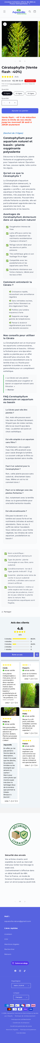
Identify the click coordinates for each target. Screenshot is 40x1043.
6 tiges (19, 93)
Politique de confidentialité (21, 1019)
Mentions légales (11, 944)
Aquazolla (10, 1013)
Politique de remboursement (25, 1016)
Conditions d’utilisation (21, 1022)
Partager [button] (7, 612)
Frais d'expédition (15, 84)
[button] (4, 11)
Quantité (5, 98)
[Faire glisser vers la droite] (24, 61)
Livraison (8, 934)
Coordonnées (21, 1033)
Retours (7, 954)
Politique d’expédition (28, 1029)
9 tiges (31, 93)
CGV (6, 939)
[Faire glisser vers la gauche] (15, 61)
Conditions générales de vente (21, 1026)
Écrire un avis (17, 655)
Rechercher (9, 949)
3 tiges (7, 93)
